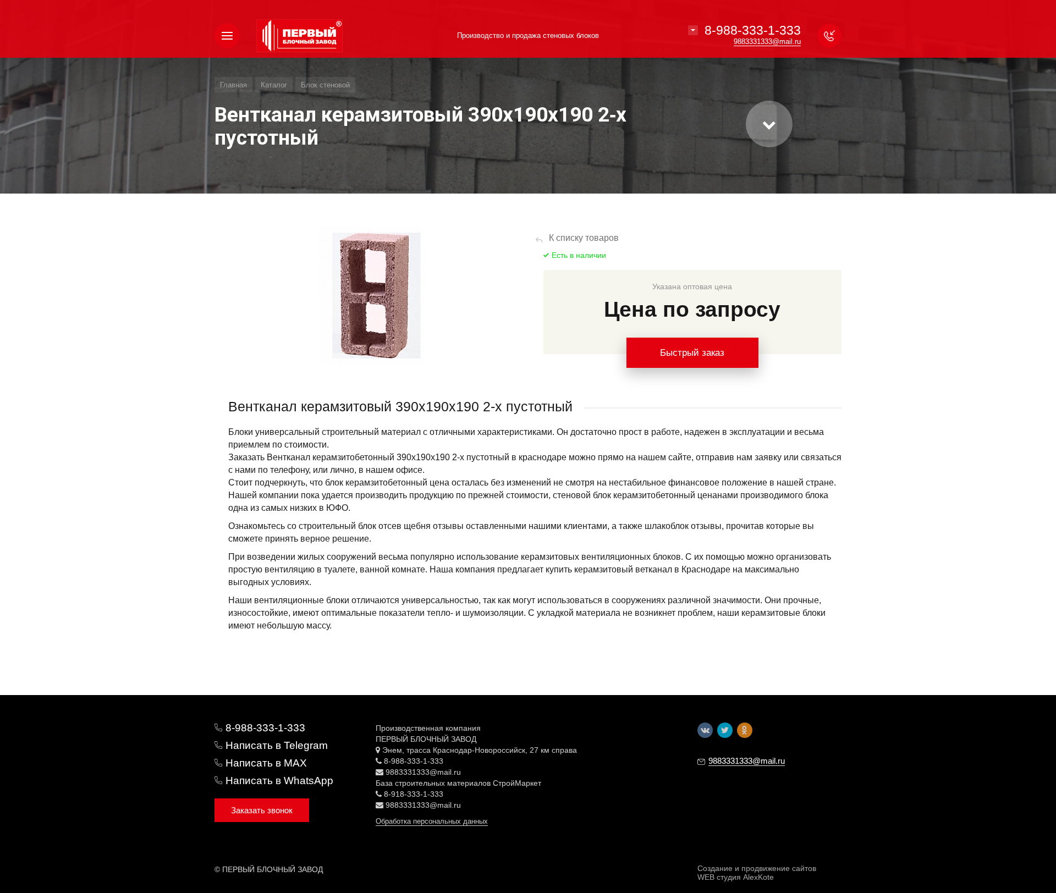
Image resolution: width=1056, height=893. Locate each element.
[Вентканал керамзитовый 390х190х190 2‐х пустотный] (372, 296)
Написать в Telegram (277, 745)
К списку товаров (584, 237)
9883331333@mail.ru (423, 772)
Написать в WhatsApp (279, 780)
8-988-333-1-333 (753, 30)
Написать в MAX (266, 763)
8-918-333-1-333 (413, 794)
